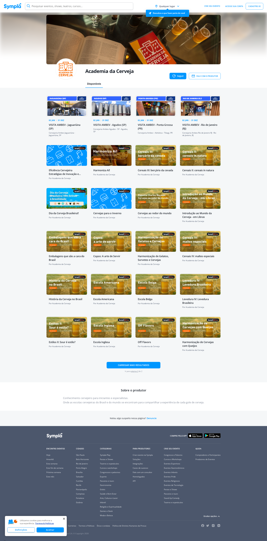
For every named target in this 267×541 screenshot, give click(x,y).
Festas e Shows (106, 459)
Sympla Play (105, 455)
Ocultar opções (210, 516)
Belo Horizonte (82, 459)
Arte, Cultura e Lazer (109, 498)
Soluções (136, 459)
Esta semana (51, 463)
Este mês (50, 476)
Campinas (80, 493)
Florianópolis (81, 489)
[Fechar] (64, 518)
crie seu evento (212, 6)
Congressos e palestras (110, 472)
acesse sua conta (234, 6)
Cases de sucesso (140, 468)
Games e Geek (106, 511)
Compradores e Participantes (208, 455)
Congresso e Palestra (173, 455)
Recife (78, 485)
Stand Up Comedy (171, 498)
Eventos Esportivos (172, 463)
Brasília (79, 472)
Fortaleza (80, 498)
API (134, 481)
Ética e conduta (103, 525)
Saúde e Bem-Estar (108, 493)
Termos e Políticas (86, 525)
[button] (13, 522)
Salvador (80, 476)
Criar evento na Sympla (143, 455)
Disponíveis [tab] (94, 84)
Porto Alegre (81, 468)
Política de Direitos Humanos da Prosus (129, 525)
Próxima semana (53, 472)
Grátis (102, 489)
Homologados (139, 476)
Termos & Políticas (44, 523)
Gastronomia (105, 485)
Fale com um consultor (142, 472)
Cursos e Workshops (173, 459)
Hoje (48, 455)
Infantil (103, 502)
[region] (36, 526)
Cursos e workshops (108, 468)
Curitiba (79, 481)
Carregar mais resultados (133, 365)
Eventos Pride (170, 476)
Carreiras (72, 525)
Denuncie (152, 418)
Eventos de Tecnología (173, 485)
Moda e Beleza (106, 515)
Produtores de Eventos (205, 459)
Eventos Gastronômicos (174, 468)
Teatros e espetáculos (109, 463)
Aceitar (50, 529)
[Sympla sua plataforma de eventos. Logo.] (12, 6)
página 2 (134, 371)
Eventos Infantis (171, 472)
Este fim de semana (54, 468)
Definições (21, 529)
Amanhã (50, 459)
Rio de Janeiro (82, 463)
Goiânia (79, 502)
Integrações (138, 463)
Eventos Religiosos (172, 481)
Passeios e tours (107, 481)
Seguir (180, 75)
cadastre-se (254, 6)
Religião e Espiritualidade (111, 506)
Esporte (103, 476)
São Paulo (80, 455)
